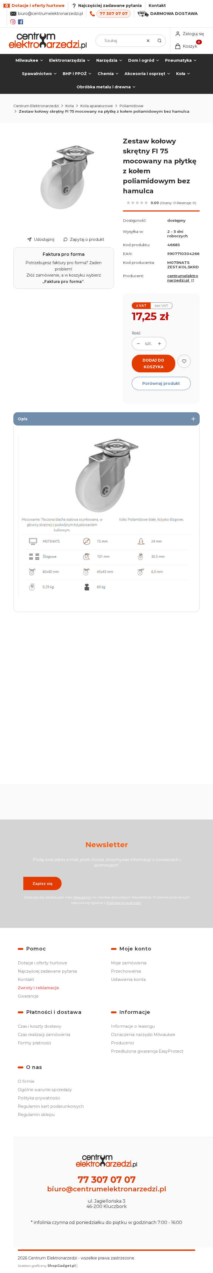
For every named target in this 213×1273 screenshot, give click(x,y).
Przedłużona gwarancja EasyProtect (147, 1051)
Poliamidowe (131, 106)
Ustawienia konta (128, 979)
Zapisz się (42, 883)
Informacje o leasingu (133, 1026)
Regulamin (82, 897)
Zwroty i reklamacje (38, 987)
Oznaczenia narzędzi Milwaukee (143, 1034)
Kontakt (157, 5)
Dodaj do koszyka (153, 363)
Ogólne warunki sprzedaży (45, 1089)
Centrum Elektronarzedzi (36, 106)
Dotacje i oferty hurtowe (42, 962)
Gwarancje (28, 996)
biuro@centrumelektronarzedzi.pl (50, 13)
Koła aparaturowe (96, 106)
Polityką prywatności (123, 903)
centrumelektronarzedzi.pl (182, 278)
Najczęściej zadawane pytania (47, 971)
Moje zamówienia (128, 962)
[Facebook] (20, 21)
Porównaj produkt (161, 383)
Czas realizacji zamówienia (44, 1034)
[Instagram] (12, 21)
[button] (159, 40)
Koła (69, 106)
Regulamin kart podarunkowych (51, 1106)
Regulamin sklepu (36, 1114)
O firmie (26, 1081)
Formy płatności (34, 1042)
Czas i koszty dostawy (39, 1026)
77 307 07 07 (114, 13)
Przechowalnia (126, 971)
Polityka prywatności (39, 1098)
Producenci (122, 1042)
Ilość (136, 333)
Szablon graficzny (47, 1266)
